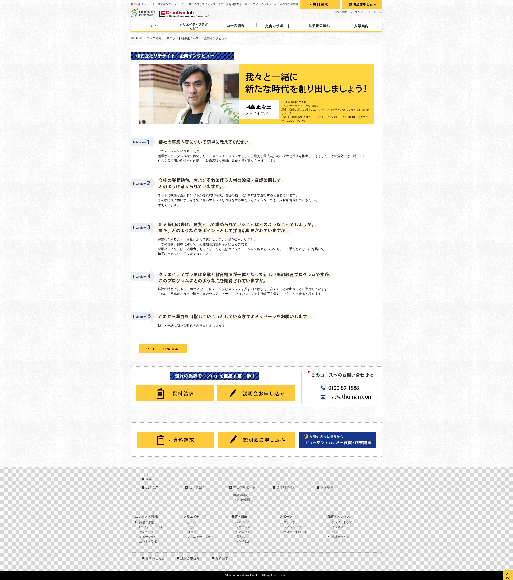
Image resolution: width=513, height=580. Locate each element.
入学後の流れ (286, 487)
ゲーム (191, 522)
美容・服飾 (241, 516)
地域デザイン (340, 536)
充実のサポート (244, 487)
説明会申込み (190, 558)
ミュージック (148, 536)
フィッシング (292, 527)
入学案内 (327, 487)
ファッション (244, 527)
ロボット (193, 531)
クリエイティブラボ (200, 536)
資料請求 (221, 558)
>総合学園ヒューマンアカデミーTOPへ (358, 11)
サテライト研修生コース (182, 38)
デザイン (193, 527)
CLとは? (151, 487)
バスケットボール (295, 531)
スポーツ (289, 522)
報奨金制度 (240, 495)
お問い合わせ (155, 558)
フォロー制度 (242, 499)
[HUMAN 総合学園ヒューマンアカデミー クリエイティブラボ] (166, 13)
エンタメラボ (148, 541)
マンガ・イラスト (151, 531)
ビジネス (337, 527)
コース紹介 (154, 38)
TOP (138, 38)
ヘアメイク (242, 522)
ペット (336, 531)
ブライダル (242, 541)
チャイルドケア (342, 522)
